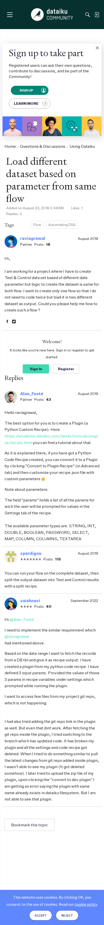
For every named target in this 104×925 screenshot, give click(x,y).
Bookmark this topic (29, 824)
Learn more (26, 103)
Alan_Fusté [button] (31, 393)
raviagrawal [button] (32, 238)
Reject (67, 915)
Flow (37, 224)
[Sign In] (96, 14)
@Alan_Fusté (22, 619)
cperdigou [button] (30, 553)
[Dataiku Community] (52, 14)
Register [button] (66, 369)
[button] (97, 48)
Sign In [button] (36, 369)
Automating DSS (61, 224)
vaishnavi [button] (30, 600)
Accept (41, 915)
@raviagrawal (17, 636)
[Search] (87, 14)
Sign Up (26, 90)
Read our (78, 904)
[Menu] (9, 14)
